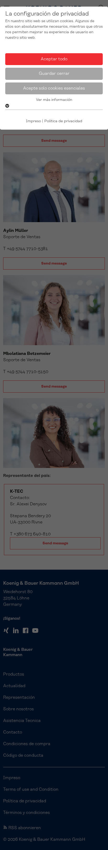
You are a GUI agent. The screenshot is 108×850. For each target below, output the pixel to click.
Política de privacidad (63, 121)
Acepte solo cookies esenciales (54, 88)
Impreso (33, 121)
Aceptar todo (54, 59)
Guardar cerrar (54, 73)
